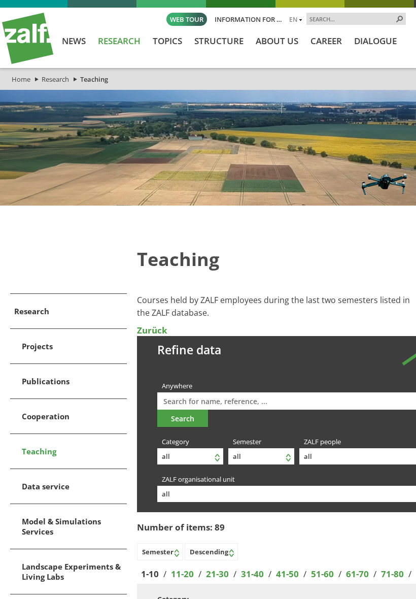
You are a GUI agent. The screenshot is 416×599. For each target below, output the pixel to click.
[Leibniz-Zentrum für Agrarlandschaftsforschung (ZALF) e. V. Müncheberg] (27, 61)
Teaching (94, 79)
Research (55, 79)
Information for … (248, 19)
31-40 (252, 574)
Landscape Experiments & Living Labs (71, 571)
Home (21, 79)
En (293, 19)
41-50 (287, 574)
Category (175, 441)
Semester (247, 441)
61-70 (357, 574)
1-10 (150, 574)
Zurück (152, 330)
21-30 (217, 574)
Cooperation (46, 416)
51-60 (322, 574)
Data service (46, 486)
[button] (399, 18)
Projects (37, 346)
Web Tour (186, 19)
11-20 (182, 574)
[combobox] (352, 19)
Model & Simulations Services (61, 526)
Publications (46, 381)
